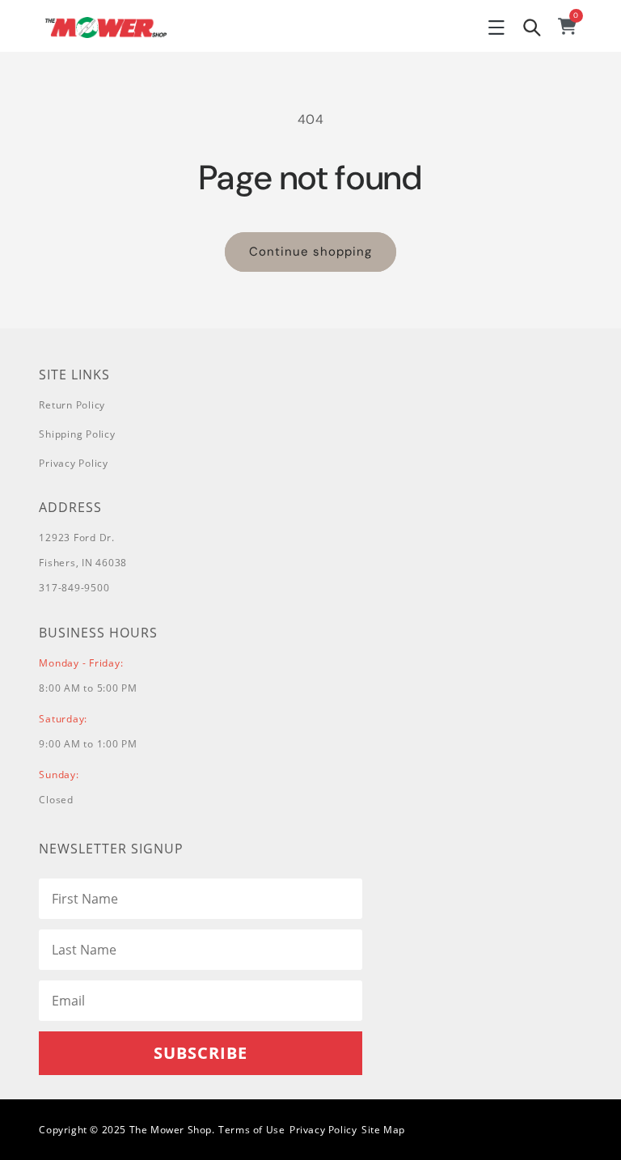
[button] (496, 27)
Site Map (383, 1130)
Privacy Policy (73, 463)
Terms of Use (251, 1130)
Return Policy (72, 405)
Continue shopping (310, 251)
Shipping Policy (77, 434)
